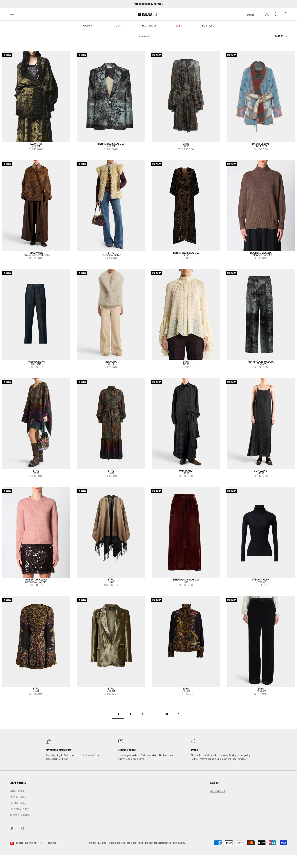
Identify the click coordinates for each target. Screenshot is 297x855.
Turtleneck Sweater (261, 255)
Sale (179, 25)
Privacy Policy (18, 797)
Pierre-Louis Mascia (111, 144)
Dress (185, 146)
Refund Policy (18, 803)
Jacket (36, 146)
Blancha (111, 362)
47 (166, 714)
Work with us (217, 790)
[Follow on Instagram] (22, 829)
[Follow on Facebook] (12, 829)
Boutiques (209, 25)
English (251, 14)
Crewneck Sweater (36, 582)
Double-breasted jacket (36, 255)
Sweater (261, 582)
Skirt (186, 582)
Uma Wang (36, 253)
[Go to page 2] (179, 714)
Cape (36, 473)
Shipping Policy (19, 809)
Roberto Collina (261, 253)
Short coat (261, 146)
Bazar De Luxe (260, 144)
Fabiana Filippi (36, 362)
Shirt (186, 364)
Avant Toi (36, 144)
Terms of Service (20, 815)
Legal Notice (17, 790)
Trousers (36, 364)
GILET (111, 364)
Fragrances (148, 25)
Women (88, 25)
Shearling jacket (111, 255)
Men (118, 25)
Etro (186, 144)
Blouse (186, 691)
